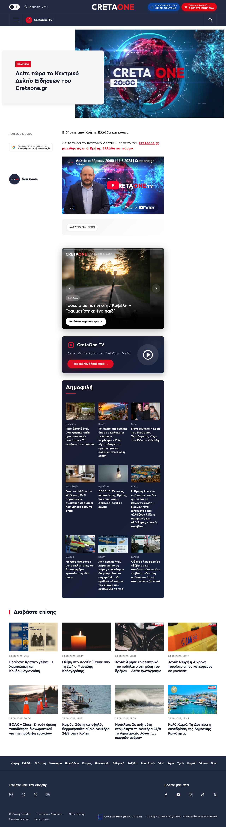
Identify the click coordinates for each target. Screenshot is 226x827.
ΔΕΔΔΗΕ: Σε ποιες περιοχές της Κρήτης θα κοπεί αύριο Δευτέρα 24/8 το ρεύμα (112, 499)
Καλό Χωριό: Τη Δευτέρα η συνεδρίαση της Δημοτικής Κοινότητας (189, 729)
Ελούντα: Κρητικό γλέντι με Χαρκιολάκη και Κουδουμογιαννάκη (31, 667)
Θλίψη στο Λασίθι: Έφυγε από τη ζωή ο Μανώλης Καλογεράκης (86, 667)
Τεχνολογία (148, 763)
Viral (161, 763)
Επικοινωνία (42, 819)
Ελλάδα (27, 763)
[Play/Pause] (113, 288)
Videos (203, 763)
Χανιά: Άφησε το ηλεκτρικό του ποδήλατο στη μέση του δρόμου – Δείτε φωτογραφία (138, 667)
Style (170, 763)
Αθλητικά (118, 763)
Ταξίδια (133, 763)
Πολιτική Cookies (20, 814)
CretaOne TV (43, 20)
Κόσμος (87, 763)
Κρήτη (15, 763)
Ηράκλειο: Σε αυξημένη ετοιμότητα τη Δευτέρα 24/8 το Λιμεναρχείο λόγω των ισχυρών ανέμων (138, 731)
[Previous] (70, 288)
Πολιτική (40, 763)
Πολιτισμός (102, 763)
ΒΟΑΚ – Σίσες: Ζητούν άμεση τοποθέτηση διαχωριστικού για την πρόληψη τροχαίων (32, 729)
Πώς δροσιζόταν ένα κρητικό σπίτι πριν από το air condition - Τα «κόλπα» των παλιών (80, 436)
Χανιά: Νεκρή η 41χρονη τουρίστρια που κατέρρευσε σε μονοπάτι (190, 667)
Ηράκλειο (23, 64)
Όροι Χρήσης (77, 814)
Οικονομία (55, 763)
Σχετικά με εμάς (19, 819)
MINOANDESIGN (207, 817)
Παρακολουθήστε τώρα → (90, 363)
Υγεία (180, 763)
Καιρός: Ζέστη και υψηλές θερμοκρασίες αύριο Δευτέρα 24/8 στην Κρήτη (85, 729)
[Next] (156, 288)
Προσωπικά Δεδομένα (49, 814)
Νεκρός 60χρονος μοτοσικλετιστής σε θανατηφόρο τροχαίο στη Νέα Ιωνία (80, 569)
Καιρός (191, 763)
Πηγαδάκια (72, 763)
